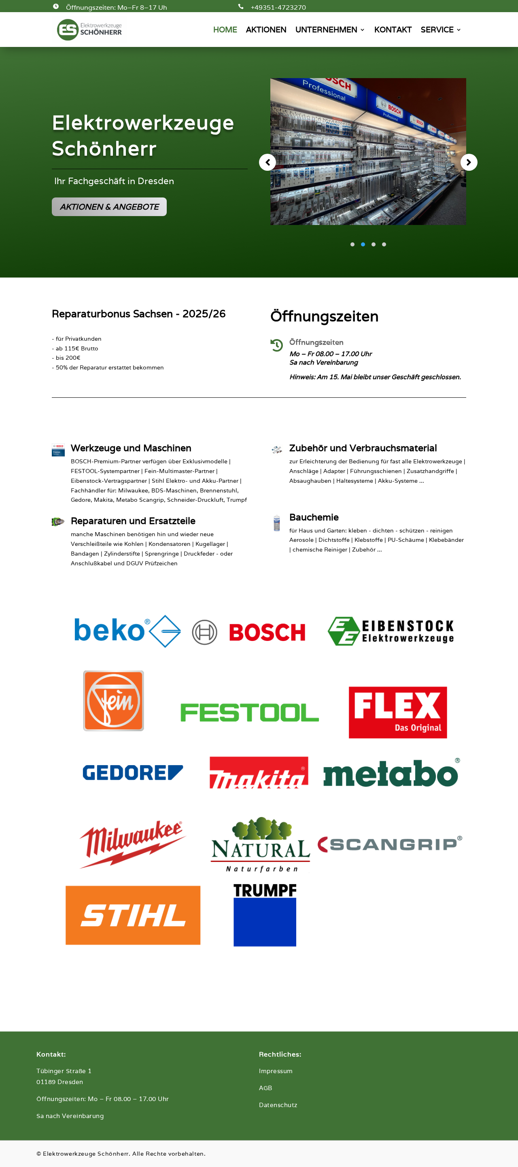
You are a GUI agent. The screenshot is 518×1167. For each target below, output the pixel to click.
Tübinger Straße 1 (64, 1071)
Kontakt (393, 29)
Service (437, 29)
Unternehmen (326, 29)
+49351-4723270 (278, 7)
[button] (267, 162)
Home (225, 29)
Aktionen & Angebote (109, 207)
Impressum (276, 1071)
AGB (265, 1088)
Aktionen (266, 29)
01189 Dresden (59, 1082)
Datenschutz (278, 1105)
